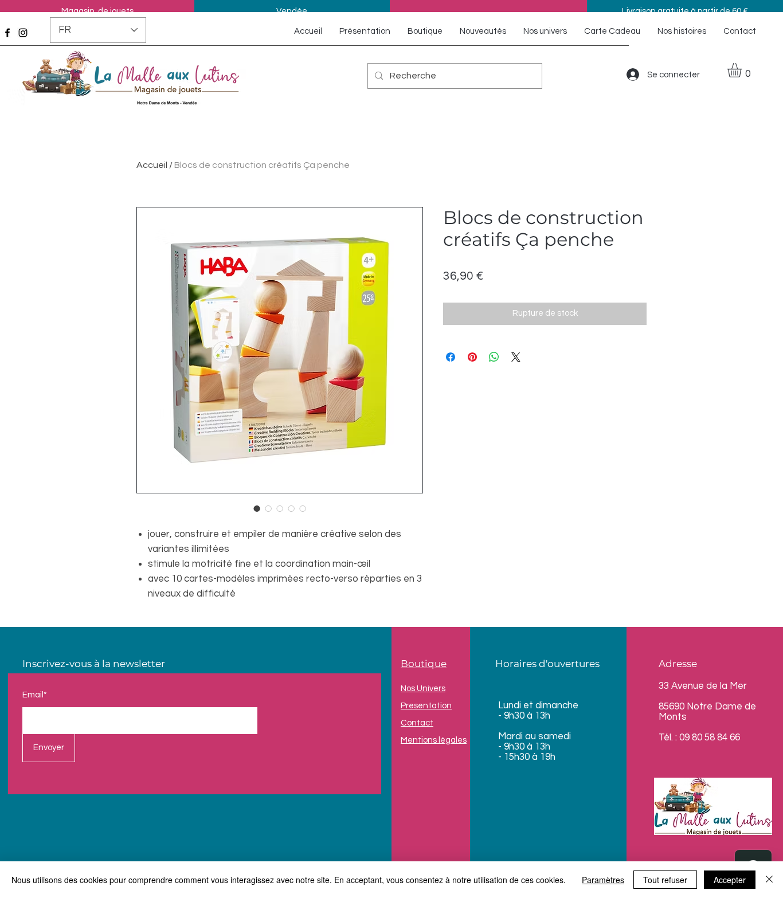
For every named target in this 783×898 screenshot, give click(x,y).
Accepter (730, 879)
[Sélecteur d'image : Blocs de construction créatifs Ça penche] (257, 508)
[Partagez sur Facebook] (450, 357)
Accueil (151, 165)
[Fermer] (769, 879)
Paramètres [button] (603, 879)
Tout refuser (665, 879)
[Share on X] (516, 357)
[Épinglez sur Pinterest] (472, 357)
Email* (34, 695)
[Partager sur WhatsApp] (494, 357)
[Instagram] (23, 32)
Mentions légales (434, 740)
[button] (742, 70)
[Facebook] (7, 32)
